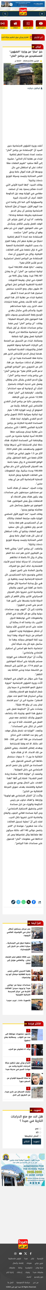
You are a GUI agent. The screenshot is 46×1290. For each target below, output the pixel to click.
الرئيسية (40, 1258)
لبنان (32, 1258)
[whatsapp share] (23, 902)
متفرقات (12, 1267)
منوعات (29, 1263)
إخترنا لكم (10, 1272)
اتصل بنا (10, 1282)
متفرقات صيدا (38, 1272)
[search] (5, 13)
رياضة (20, 1267)
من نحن (35, 1282)
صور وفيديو (38, 1277)
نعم (36, 1128)
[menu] (42, 13)
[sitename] (23, 1244)
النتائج (27, 1141)
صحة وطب (39, 1267)
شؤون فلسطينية (14, 1258)
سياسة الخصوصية (23, 1282)
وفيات (27, 1272)
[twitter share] (29, 902)
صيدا (26, 1258)
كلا (37, 1132)
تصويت (36, 1141)
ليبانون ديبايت (34, 88)
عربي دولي (39, 1263)
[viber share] (18, 902)
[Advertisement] (23, 116)
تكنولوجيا (28, 1267)
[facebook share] (34, 902)
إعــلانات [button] (19, 1272)
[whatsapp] (13, 902)
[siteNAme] (23, 11)
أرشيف (28, 1277)
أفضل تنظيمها (31, 1136)
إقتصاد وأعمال (18, 1263)
